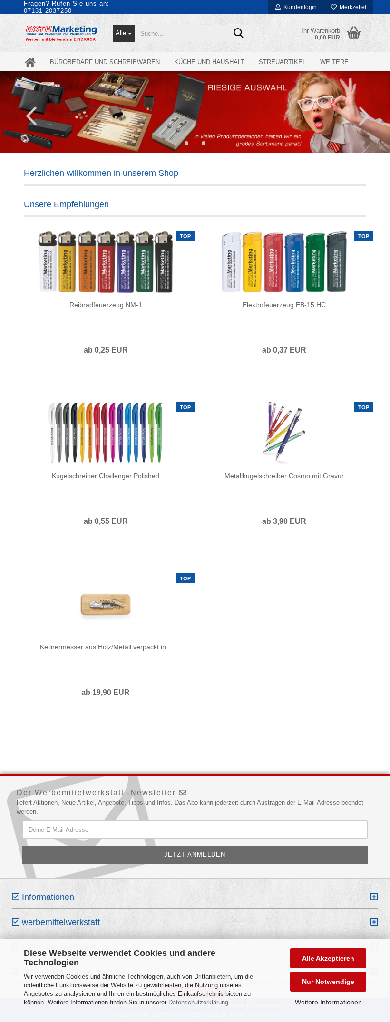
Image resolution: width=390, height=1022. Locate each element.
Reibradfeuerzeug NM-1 (105, 305)
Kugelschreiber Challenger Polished (105, 476)
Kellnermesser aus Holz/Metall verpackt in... (106, 647)
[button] (28, 115)
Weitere (334, 62)
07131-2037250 (48, 10)
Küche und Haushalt (209, 62)
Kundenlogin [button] (299, 7)
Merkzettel (351, 7)
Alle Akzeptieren (328, 958)
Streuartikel (282, 62)
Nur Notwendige (328, 981)
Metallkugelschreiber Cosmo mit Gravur (284, 476)
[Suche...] (238, 33)
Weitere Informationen (328, 1002)
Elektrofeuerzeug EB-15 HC (284, 305)
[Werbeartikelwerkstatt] (61, 33)
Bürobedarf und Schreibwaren (105, 62)
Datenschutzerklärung (198, 1002)
